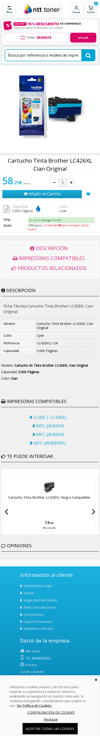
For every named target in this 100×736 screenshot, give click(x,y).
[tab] (61, 220)
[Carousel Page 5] (13, 472)
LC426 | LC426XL (49, 417)
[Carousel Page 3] (8, 472)
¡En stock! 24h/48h (45, 220)
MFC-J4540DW (49, 434)
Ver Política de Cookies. (34, 705)
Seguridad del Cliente (40, 600)
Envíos (28, 593)
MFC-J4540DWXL (49, 443)
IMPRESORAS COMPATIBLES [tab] (51, 258)
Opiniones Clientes (38, 628)
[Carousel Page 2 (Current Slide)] (5, 472)
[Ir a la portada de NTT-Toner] (43, 9)
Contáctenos (33, 614)
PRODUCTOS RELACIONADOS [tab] (52, 268)
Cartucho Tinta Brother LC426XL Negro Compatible (49, 497)
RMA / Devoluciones (39, 607)
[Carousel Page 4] (11, 472)
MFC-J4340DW (49, 426)
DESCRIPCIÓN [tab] (51, 248)
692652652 (41, 658)
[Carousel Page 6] (16, 472)
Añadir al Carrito (43, 194)
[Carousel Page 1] (2, 472)
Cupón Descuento (37, 621)
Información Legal (37, 585)
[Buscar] (88, 55)
